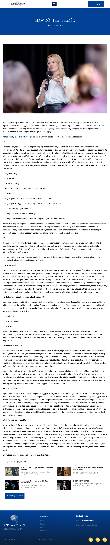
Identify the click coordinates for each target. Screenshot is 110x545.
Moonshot (12, 539)
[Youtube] (104, 539)
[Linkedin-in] (97, 539)
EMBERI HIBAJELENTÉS (81, 481)
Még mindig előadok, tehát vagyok (19, 137)
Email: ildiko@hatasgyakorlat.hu (87, 525)
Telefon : (85, 520)
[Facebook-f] (91, 539)
